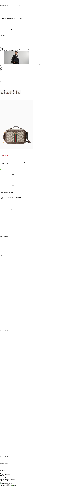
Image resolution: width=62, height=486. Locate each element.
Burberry (27, 49)
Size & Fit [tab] (4, 192)
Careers (4, 476)
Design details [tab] (6, 192)
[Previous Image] (5, 97)
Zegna (18, 50)
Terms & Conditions (2, 479)
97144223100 (9, 484)
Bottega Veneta (20, 49)
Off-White (1, 471)
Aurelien (15, 49)
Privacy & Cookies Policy (8, 479)
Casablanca (33, 49)
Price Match (13, 479)
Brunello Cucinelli (24, 49)
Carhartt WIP (30, 49)
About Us (1, 476)
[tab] (1, 92)
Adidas (5, 49)
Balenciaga (4, 471)
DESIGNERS (2, 64)
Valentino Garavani (14, 50)
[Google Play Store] (7, 482)
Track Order (8, 474)
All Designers (2, 49)
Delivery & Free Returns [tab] (10, 192)
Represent (1, 50)
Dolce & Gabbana (14, 471)
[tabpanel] (31, 195)
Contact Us (1, 474)
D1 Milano (37, 49)
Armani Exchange (12, 49)
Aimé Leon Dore (8, 49)
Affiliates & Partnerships (8, 476)
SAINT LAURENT (5, 50)
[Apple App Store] (2, 482)
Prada (11, 471)
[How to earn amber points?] (5, 178)
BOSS (17, 49)
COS (35, 49)
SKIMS (8, 50)
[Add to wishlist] (8, 189)
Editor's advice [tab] (1, 192)
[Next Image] (5, 152)
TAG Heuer (10, 50)
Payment (5, 474)
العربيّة (19, 5)
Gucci (1, 155)
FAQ (3, 474)
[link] (19, 18)
